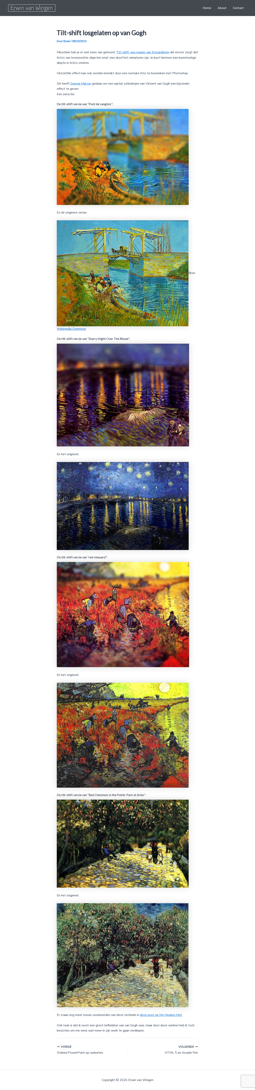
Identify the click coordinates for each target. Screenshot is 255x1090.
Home (207, 8)
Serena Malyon (80, 83)
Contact (238, 8)
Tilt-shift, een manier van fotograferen (142, 52)
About (222, 8)
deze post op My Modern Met (161, 1015)
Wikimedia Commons (71, 329)
